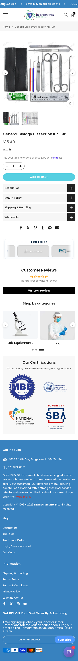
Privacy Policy (11, 591)
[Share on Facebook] (21, 227)
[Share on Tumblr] (42, 227)
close (74, 4)
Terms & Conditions (15, 585)
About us (8, 534)
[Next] (72, 72)
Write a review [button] (39, 290)
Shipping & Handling (15, 573)
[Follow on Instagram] (18, 604)
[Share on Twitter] (28, 227)
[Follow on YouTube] (25, 604)
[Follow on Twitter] (11, 604)
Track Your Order (13, 540)
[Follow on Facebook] (4, 604)
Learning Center (13, 597)
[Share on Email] (57, 227)
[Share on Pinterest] (35, 227)
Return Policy (11, 579)
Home (6, 27)
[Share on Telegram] (50, 227)
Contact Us (10, 528)
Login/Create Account (17, 546)
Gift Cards (9, 552)
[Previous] (5, 72)
